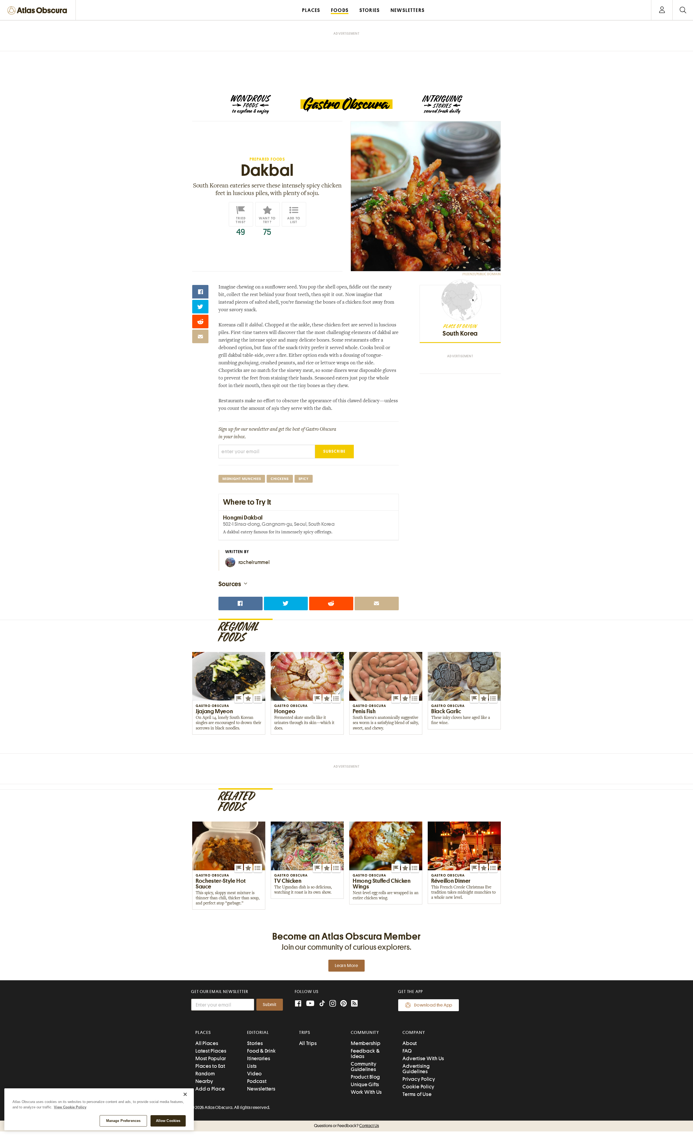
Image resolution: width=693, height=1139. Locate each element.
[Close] (185, 1094)
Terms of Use (417, 1094)
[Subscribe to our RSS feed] (354, 1004)
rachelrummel (254, 562)
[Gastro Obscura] (250, 104)
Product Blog (365, 1076)
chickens (280, 479)
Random (205, 1073)
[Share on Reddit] (200, 321)
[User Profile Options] (661, 10)
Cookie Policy (418, 1086)
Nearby (204, 1081)
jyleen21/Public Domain (481, 274)
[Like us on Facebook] (298, 1004)
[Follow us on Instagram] (332, 1004)
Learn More (346, 965)
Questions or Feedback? (346, 1126)
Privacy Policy (419, 1079)
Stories (255, 1043)
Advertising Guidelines (416, 1068)
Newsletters (261, 1088)
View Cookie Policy (70, 1107)
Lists (252, 1066)
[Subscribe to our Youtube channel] (310, 1004)
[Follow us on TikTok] (322, 1004)
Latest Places (211, 1050)
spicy (304, 479)
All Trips (308, 1043)
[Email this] (200, 336)
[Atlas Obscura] (38, 11)
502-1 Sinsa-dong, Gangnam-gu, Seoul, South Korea (279, 524)
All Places (206, 1043)
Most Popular (210, 1058)
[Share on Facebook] (200, 291)
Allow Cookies (168, 1121)
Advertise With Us (423, 1058)
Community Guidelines (364, 1066)
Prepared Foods (267, 159)
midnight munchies (242, 479)
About (410, 1043)
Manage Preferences (123, 1121)
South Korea (460, 333)
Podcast (256, 1081)
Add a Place (210, 1088)
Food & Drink (261, 1050)
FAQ (407, 1050)
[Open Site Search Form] (683, 10)
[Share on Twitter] (200, 306)
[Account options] (662, 10)
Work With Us (366, 1092)
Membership (366, 1043)
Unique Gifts (365, 1084)
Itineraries (258, 1058)
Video (254, 1073)
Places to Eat (210, 1066)
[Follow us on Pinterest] (343, 1004)
